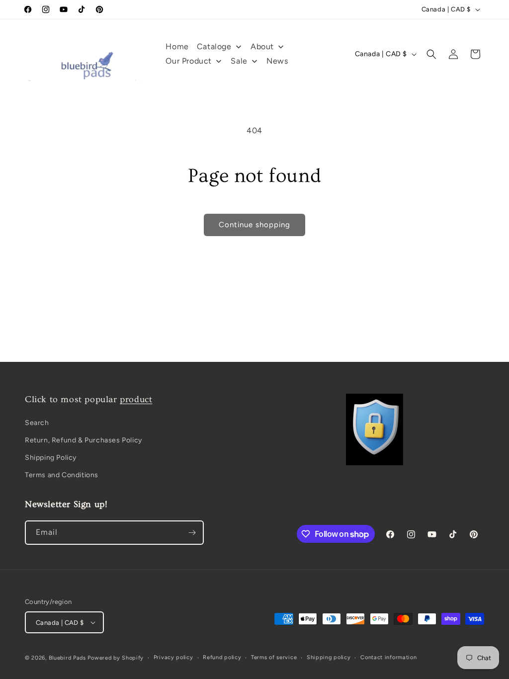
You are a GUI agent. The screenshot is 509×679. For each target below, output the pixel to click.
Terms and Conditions (61, 475)
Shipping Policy (51, 457)
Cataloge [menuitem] (214, 46)
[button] (431, 54)
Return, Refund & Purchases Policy (83, 440)
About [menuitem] (262, 46)
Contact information (388, 657)
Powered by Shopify (115, 658)
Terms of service (274, 657)
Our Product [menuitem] (189, 61)
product (136, 399)
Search (37, 423)
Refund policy (222, 657)
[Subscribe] (192, 532)
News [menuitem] (277, 61)
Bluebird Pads (67, 658)
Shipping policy (329, 657)
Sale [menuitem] (239, 61)
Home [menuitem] (177, 46)
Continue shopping (254, 224)
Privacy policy (173, 657)
